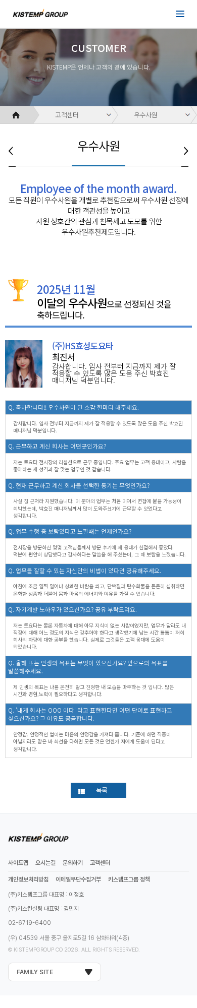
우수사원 (146, 114)
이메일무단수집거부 (78, 879)
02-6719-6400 (29, 922)
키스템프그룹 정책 (129, 879)
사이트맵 (18, 862)
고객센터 (67, 114)
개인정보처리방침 (28, 879)
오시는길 (45, 862)
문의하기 (73, 862)
